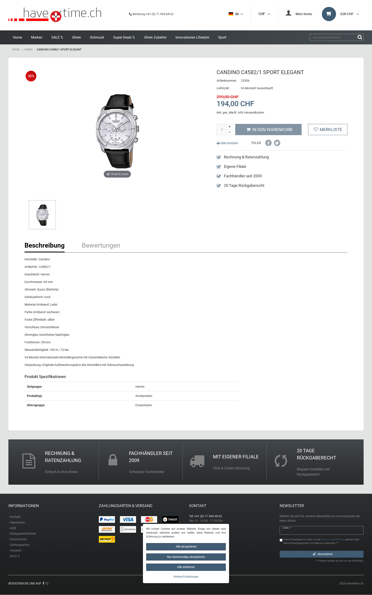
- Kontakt (14, 516)
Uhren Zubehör (155, 37)
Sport (222, 37)
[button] (268, 143)
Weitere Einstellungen (186, 576)
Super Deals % (124, 37)
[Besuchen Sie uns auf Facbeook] (43, 583)
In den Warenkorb (272, 129)
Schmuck (97, 37)
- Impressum (16, 522)
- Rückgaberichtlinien (22, 533)
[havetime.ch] (54, 15)
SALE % (57, 37)
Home (17, 37)
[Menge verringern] (229, 132)
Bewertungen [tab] (101, 245)
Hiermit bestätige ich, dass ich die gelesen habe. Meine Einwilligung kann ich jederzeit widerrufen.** (322, 541)
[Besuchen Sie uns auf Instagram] (47, 583)
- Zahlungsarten (18, 545)
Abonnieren (325, 554)
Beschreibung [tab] (45, 245)
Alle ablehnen (186, 567)
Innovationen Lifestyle (192, 37)
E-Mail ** (287, 528)
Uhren (76, 37)
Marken (36, 37)
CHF (263, 14)
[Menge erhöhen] (229, 127)
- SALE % (14, 556)
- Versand (14, 550)
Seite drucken (229, 143)
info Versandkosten (251, 112)
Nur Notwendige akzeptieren (186, 557)
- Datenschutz (17, 539)
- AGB (12, 528)
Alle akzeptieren (186, 546)
